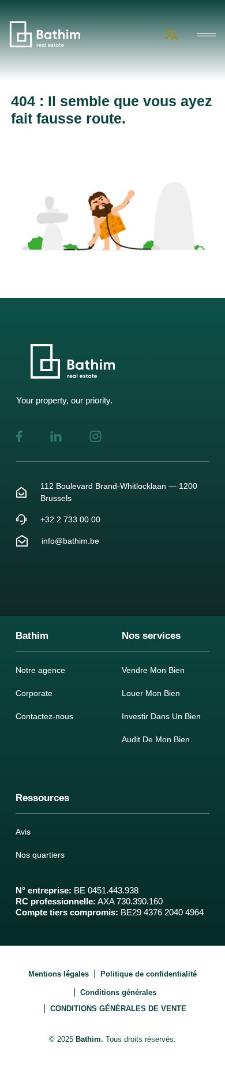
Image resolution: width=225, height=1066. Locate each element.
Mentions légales (58, 974)
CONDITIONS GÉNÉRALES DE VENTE (118, 1008)
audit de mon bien (156, 739)
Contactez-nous (44, 716)
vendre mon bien (153, 670)
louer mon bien (151, 693)
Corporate (34, 693)
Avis (23, 831)
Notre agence (40, 670)
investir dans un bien (161, 716)
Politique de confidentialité (148, 974)
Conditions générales (118, 992)
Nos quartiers (40, 854)
